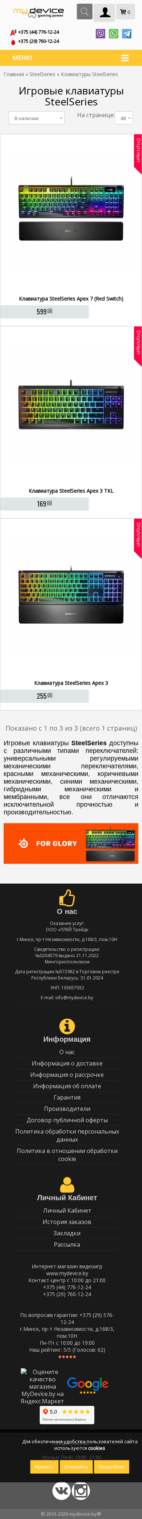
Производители (67, 1109)
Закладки (67, 1233)
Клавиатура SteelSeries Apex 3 (71, 682)
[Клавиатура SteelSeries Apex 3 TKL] (71, 482)
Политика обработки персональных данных (67, 1135)
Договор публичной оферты (67, 1120)
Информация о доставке (67, 1063)
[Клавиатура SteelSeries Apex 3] (71, 674)
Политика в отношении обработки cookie (67, 1155)
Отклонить (76, 1467)
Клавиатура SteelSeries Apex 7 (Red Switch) (71, 298)
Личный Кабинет (67, 1210)
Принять (44, 1467)
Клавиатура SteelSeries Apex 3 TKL (71, 490)
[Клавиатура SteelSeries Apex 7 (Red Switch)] (71, 290)
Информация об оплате (67, 1086)
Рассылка (67, 1244)
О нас (67, 1052)
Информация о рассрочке (67, 1075)
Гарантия (67, 1097)
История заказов (67, 1222)
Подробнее (112, 1467)
